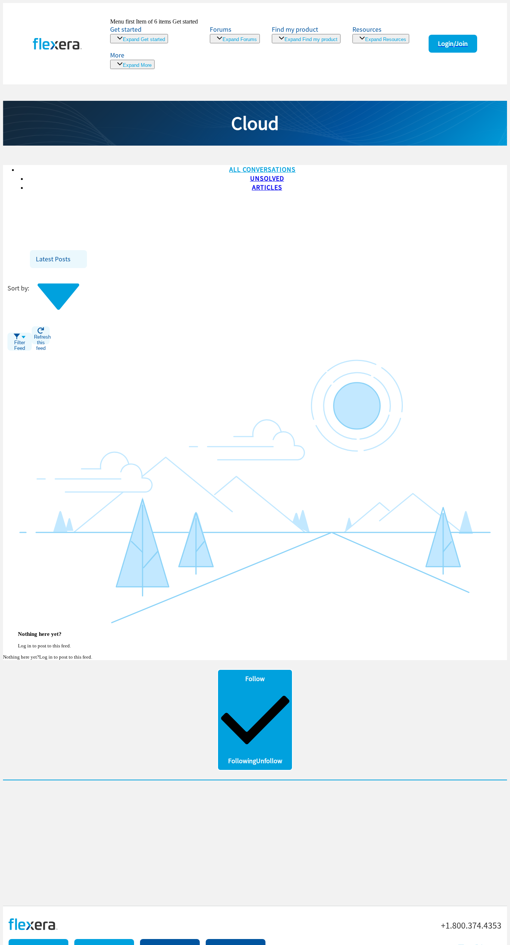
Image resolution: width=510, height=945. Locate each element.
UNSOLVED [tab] (267, 178)
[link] (154, 30)
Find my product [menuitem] (295, 29)
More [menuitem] (117, 55)
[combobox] (58, 259)
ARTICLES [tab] (267, 187)
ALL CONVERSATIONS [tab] (262, 169)
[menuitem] (306, 34)
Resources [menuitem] (367, 29)
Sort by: (18, 288)
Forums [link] (220, 29)
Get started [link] (126, 29)
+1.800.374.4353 (471, 925)
